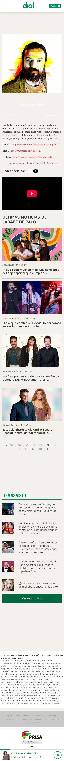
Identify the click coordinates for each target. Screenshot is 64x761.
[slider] (32, 749)
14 (54, 445)
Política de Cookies (53, 719)
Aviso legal (52, 716)
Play (58, 755)
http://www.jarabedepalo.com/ (26, 150)
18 (40, 449)
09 (19, 445)
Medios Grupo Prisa (32, 742)
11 (34, 445)
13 (47, 445)
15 (19, 449)
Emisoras (38, 716)
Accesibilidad (12, 719)
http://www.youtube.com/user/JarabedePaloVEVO (34, 163)
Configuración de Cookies (34, 723)
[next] (48, 449)
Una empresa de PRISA (32, 735)
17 (33, 449)
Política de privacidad (32, 719)
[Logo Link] (28, 5)
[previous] (6, 445)
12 (40, 445)
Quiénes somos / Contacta (18, 716)
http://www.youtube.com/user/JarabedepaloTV (35, 144)
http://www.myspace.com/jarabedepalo (32, 157)
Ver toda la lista (32, 598)
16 (26, 449)
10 (26, 445)
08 (11, 445)
